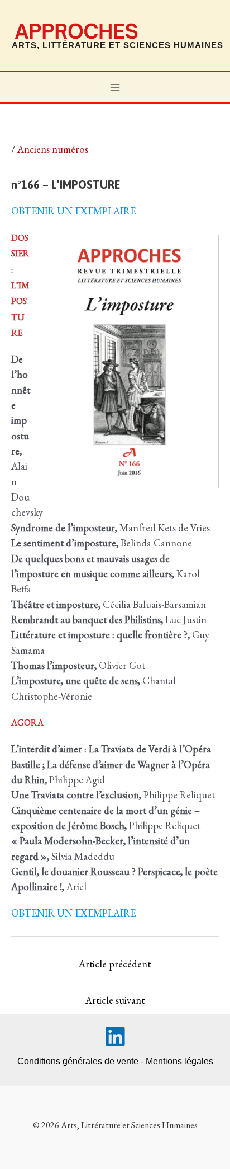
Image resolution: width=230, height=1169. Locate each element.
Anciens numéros (52, 149)
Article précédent (115, 963)
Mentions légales (179, 1061)
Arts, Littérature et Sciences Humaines (117, 45)
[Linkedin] (115, 1037)
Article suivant (115, 1000)
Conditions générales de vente (77, 1061)
